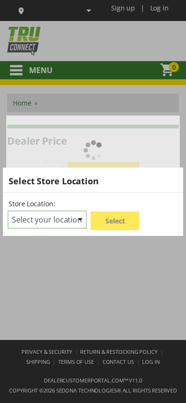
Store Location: (32, 203)
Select (114, 220)
